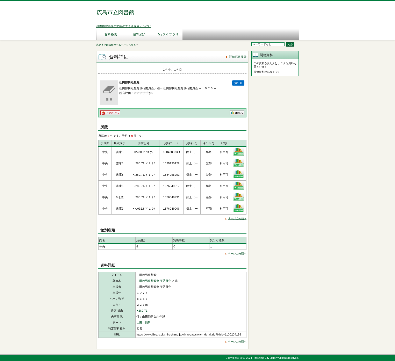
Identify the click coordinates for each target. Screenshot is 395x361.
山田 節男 (143, 322)
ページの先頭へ (237, 218)
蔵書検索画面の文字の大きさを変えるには (123, 26)
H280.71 (142, 310)
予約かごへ (113, 113)
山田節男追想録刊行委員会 (153, 280)
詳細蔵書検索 (237, 56)
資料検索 (110, 34)
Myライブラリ (168, 34)
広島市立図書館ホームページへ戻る (116, 44)
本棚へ (239, 113)
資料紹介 (139, 34)
